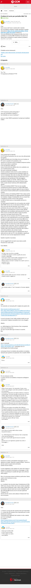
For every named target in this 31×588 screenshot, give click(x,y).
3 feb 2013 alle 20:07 (9, 386)
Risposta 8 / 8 (4, 499)
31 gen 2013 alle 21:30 (10, 151)
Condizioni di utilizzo (12, 571)
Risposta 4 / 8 (4, 296)
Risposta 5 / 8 (4, 335)
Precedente (4, 13)
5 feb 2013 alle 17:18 (9, 457)
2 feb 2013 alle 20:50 (9, 372)
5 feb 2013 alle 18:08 (9, 504)
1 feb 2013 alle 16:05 (9, 300)
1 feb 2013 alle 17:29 (9, 339)
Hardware (11, 10)
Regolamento (12, 573)
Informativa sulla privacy (23, 571)
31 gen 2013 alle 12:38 (10, 105)
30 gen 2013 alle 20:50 (10, 68)
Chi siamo (4, 571)
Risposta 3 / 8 (4, 146)
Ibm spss (3, 56)
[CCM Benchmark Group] (15, 580)
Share (4, 46)
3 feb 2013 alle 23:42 (9, 428)
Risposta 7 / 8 (4, 452)
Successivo (26, 13)
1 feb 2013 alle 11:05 (9, 285)
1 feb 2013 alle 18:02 (9, 358)
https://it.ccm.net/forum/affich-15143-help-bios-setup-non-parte (14, 31)
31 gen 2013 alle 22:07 (10, 272)
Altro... (16, 42)
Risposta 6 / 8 (4, 367)
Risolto (3, 18)
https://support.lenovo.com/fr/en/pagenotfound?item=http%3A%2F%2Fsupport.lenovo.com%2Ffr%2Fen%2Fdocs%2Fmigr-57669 (15, 521)
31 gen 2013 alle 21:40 (10, 251)
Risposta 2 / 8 (4, 100)
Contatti (6, 573)
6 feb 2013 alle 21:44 (16, 22)
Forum (5, 10)
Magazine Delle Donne (21, 573)
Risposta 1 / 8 (4, 64)
